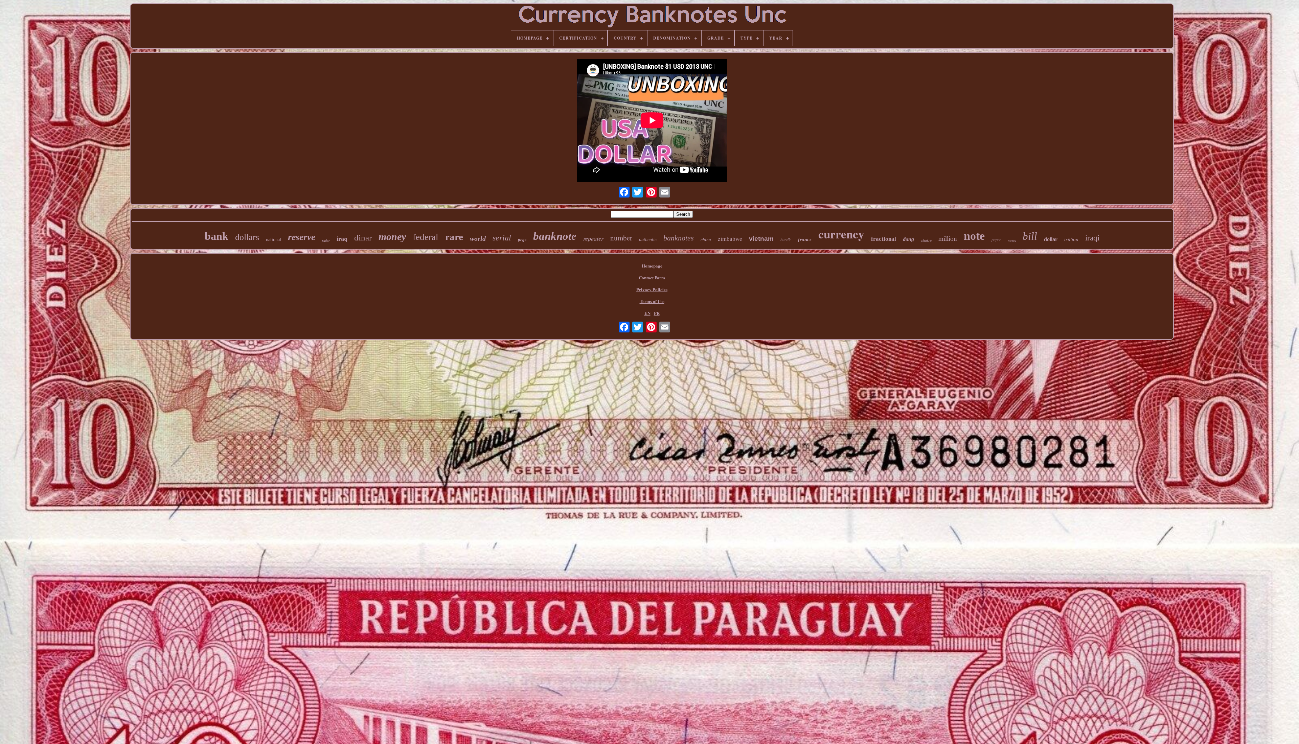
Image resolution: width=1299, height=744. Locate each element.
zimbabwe (730, 239)
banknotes (678, 238)
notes (1012, 240)
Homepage (652, 265)
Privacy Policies (651, 289)
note (974, 236)
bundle (785, 239)
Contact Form (652, 277)
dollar (1050, 239)
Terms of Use (652, 301)
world (478, 238)
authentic (648, 239)
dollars (247, 237)
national (273, 239)
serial (502, 237)
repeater (593, 238)
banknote (554, 236)
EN (647, 313)
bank (216, 236)
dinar (363, 237)
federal (425, 237)
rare (454, 236)
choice (926, 240)
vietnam (761, 238)
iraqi (1092, 238)
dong (908, 239)
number (621, 237)
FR (657, 313)
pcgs (522, 239)
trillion (1071, 239)
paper (996, 239)
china (706, 239)
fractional (883, 239)
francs (805, 239)
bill (1030, 236)
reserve (301, 237)
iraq (342, 238)
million (947, 238)
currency (841, 233)
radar (326, 240)
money (392, 236)
